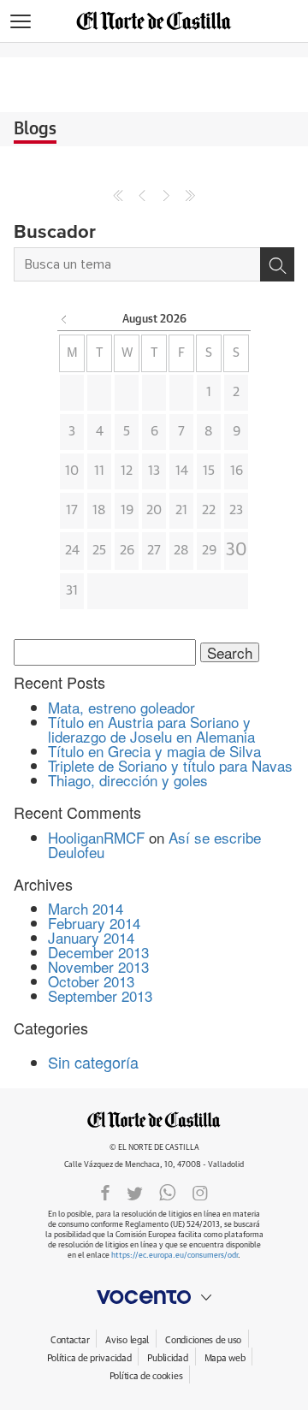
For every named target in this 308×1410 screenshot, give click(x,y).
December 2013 (98, 952)
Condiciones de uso (203, 1340)
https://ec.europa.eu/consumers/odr (174, 1255)
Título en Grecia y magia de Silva (154, 750)
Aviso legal (127, 1340)
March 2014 (85, 908)
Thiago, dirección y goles (128, 780)
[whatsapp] (167, 1192)
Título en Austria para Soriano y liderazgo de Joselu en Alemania (151, 729)
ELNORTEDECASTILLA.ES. (154, 1120)
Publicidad (167, 1358)
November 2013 (98, 966)
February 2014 (94, 922)
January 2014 (91, 937)
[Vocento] (154, 1297)
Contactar (69, 1340)
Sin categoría (93, 1062)
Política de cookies (146, 1376)
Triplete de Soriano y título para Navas (170, 765)
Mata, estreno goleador (121, 707)
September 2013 (100, 995)
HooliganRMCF (96, 837)
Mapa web (225, 1358)
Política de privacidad (89, 1358)
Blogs (35, 129)
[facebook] (105, 1192)
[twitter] (135, 1192)
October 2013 (91, 981)
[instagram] (200, 1192)
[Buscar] (277, 264)
